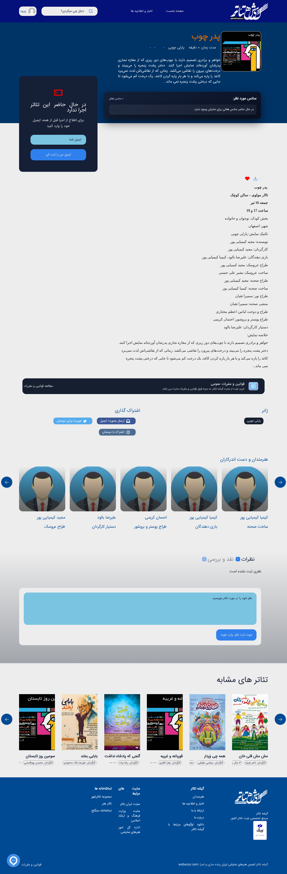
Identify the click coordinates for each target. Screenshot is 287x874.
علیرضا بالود (106, 517)
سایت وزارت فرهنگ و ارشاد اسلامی (129, 816)
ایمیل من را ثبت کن (58, 154)
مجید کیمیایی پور (51, 517)
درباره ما (199, 817)
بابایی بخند (89, 756)
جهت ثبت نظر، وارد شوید (236, 635)
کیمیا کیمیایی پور (203, 517)
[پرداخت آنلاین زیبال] (260, 830)
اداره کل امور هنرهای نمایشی (129, 830)
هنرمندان (198, 797)
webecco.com (188, 864)
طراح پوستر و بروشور (150, 526)
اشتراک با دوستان (114, 432)
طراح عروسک (54, 526)
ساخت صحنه (257, 526)
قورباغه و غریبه (172, 756)
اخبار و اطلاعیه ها (141, 11)
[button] (28, 11)
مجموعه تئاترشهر (101, 797)
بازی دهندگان (206, 526)
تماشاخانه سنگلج (101, 811)
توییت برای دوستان (70, 421)
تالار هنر (107, 804)
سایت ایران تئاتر (130, 804)
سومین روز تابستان (40, 756)
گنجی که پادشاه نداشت (122, 756)
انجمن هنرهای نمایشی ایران (238, 864)
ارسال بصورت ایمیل (113, 421)
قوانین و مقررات (31, 865)
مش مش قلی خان (253, 756)
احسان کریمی (156, 517)
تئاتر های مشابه (242, 680)
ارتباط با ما (197, 811)
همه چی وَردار (214, 756)
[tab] (243, 559)
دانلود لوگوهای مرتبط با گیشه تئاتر (186, 827)
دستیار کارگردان (104, 526)
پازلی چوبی (254, 421)
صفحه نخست (175, 11)
